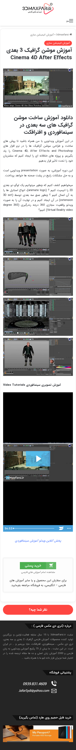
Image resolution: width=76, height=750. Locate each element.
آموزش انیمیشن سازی (42, 35)
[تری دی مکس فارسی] (38, 8)
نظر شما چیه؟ (38, 609)
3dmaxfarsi (63, 35)
